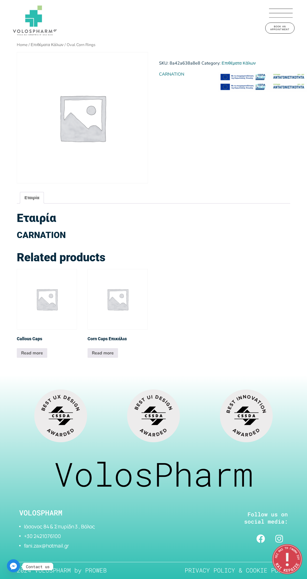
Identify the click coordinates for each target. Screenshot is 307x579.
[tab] (32, 197)
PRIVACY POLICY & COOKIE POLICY (239, 570)
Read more (32, 353)
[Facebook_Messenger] (13, 566)
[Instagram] (279, 538)
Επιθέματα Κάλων (47, 45)
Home (22, 45)
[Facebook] (260, 538)
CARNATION (171, 74)
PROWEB (96, 570)
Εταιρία (31, 198)
